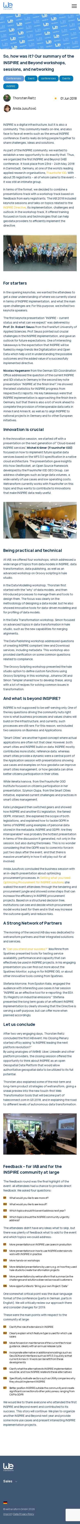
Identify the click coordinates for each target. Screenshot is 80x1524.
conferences (48, 78)
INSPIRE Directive (14, 207)
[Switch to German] (5, 1502)
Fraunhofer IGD (56, 173)
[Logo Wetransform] (8, 6)
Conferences (13, 78)
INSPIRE (10, 86)
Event (31, 78)
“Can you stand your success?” (27, 949)
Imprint (7, 1514)
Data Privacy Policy (23, 1514)
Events (66, 78)
